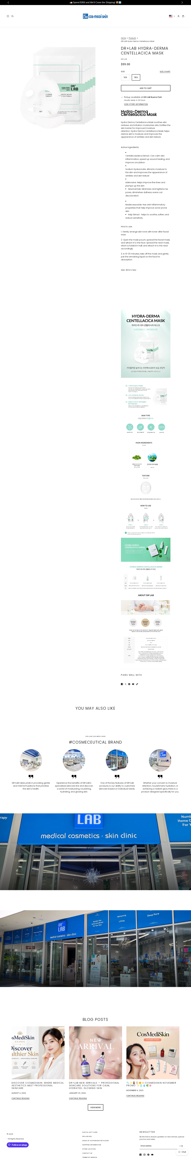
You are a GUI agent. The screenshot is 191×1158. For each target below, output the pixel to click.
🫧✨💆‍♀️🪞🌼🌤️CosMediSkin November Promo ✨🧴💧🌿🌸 (151, 1084)
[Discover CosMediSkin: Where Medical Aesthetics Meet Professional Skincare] (38, 1052)
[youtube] (152, 1154)
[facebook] (140, 1154)
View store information (136, 104)
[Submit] (181, 1146)
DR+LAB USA (87, 1136)
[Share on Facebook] (121, 684)
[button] (137, 684)
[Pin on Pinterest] (129, 684)
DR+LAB (124, 59)
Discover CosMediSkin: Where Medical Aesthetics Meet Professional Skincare (38, 1085)
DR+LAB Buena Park (152, 97)
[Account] (178, 16)
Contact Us (87, 1153)
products (132, 38)
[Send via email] (133, 684)
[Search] (12, 16)
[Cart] (183, 16)
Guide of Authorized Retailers (95, 1140)
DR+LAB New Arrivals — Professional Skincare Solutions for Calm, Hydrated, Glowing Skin (94, 1085)
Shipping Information (91, 1145)
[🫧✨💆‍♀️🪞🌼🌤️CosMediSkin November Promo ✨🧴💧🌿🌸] (152, 1052)
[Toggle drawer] (8, 16)
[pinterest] (148, 1154)
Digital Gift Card (89, 1132)
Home (123, 38)
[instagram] (144, 1154)
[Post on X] (125, 684)
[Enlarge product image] (59, 84)
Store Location (89, 1149)
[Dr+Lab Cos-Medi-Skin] (95, 16)
